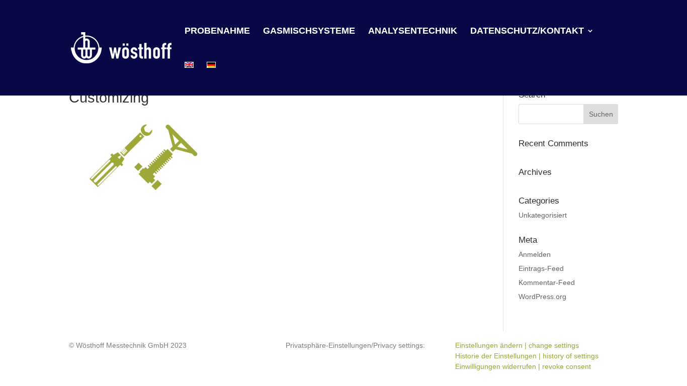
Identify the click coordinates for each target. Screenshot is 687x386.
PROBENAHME (217, 31)
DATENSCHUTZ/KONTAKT (527, 31)
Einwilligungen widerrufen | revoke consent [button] (523, 366)
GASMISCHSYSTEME (309, 31)
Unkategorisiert (543, 215)
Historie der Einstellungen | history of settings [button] (526, 356)
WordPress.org (542, 297)
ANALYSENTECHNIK (412, 31)
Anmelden (535, 254)
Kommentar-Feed (547, 282)
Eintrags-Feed (541, 268)
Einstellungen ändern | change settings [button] (517, 345)
